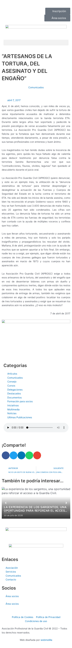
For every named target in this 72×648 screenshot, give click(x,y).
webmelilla (46, 640)
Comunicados (36, 87)
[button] (36, 42)
